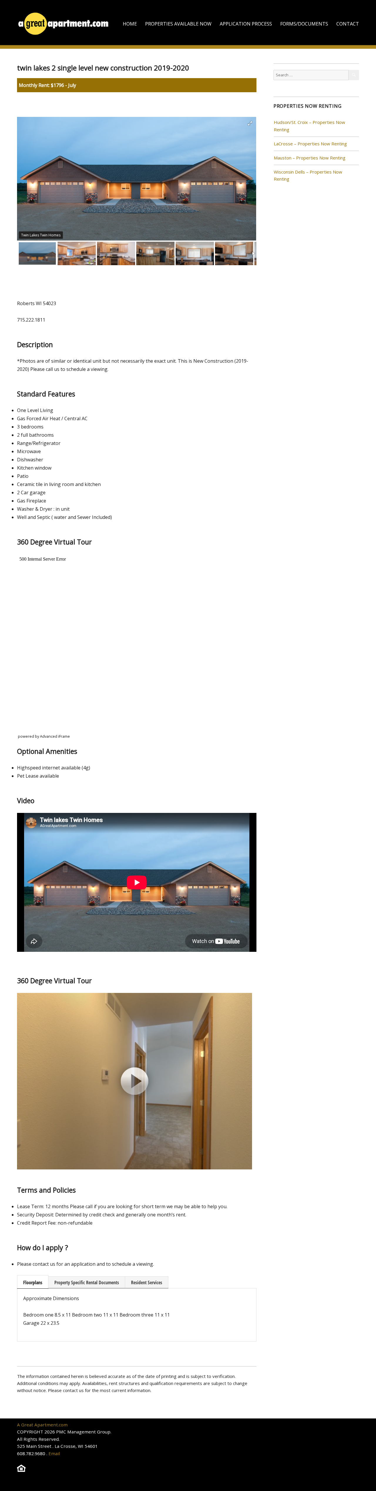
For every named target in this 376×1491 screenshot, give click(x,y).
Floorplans (32, 1282)
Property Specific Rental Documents (86, 1282)
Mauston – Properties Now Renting (309, 158)
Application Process (246, 24)
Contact (347, 24)
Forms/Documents (304, 24)
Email (54, 1453)
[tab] (32, 1282)
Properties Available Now (178, 24)
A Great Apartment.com (42, 1425)
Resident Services (146, 1282)
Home (130, 24)
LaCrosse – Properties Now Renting (310, 144)
